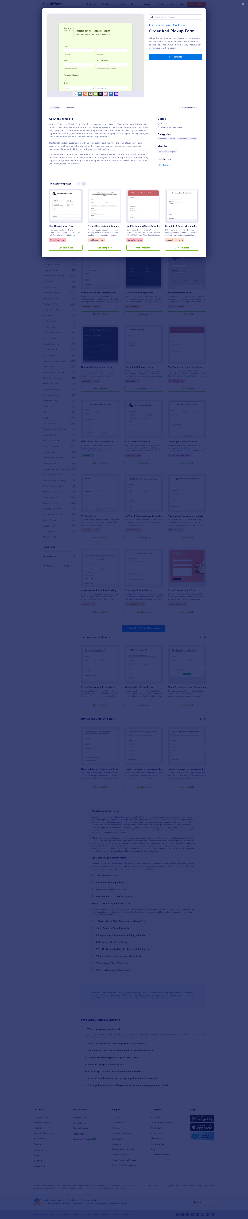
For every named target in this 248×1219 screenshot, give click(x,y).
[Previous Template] (38, 609)
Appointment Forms (175, 25)
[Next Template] (210, 609)
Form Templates (156, 25)
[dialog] (124, 609)
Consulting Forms (57, 240)
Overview (55, 107)
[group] (65, 222)
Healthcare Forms (96, 240)
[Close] (243, 4)
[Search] (152, 17)
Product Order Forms (187, 138)
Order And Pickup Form (172, 31)
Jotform (166, 165)
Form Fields (69, 107)
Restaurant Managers (167, 151)
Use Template (175, 56)
